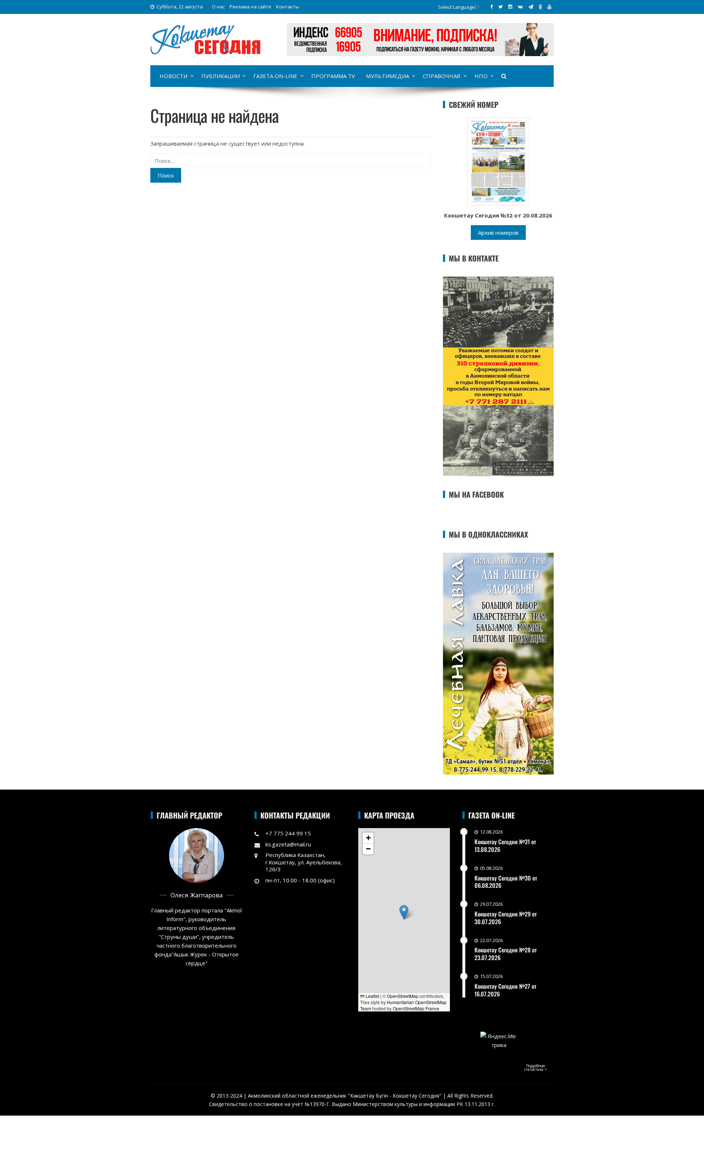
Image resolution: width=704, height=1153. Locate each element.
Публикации (220, 76)
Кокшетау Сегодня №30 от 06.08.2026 (505, 882)
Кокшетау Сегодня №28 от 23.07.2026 (505, 953)
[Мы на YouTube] (549, 6)
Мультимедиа (387, 76)
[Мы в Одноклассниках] (540, 6)
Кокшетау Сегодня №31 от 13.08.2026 (505, 845)
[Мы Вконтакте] (520, 6)
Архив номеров (498, 232)
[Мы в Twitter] (500, 6)
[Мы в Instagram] (510, 6)
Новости (173, 76)
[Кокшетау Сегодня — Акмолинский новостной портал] (205, 39)
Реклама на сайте (250, 6)
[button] (403, 912)
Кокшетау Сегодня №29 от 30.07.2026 (505, 917)
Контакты (287, 6)
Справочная (442, 76)
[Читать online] (498, 160)
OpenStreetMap (402, 996)
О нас (218, 6)
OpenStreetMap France (416, 1008)
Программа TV (333, 76)
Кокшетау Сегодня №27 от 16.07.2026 (505, 990)
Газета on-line (275, 76)
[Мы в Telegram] (530, 6)
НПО (481, 76)
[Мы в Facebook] (491, 6)
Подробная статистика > (535, 1067)
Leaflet (371, 996)
